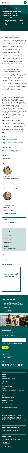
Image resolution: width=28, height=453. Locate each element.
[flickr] (19, 365)
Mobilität (4, 417)
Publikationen (5, 393)
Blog (6, 446)
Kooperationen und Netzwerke (8, 378)
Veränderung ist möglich (15, 419)
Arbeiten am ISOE (5, 380)
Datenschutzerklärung (6, 344)
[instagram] (5, 365)
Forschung (4, 388)
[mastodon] (11, 365)
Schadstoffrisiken (11, 417)
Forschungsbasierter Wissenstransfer (10, 407)
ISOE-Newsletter (6, 442)
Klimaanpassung (12, 415)
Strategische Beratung (7, 404)
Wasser (23, 419)
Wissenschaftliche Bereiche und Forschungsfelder (13, 390)
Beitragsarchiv (6, 439)
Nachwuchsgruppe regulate (8, 397)
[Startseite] (6, 2)
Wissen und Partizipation (7, 422)
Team (3, 383)
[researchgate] (22, 365)
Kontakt (14, 446)
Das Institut (4, 376)
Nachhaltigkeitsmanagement (8, 381)
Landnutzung (20, 415)
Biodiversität (5, 415)
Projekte (3, 392)
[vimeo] (16, 365)
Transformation (5, 419)
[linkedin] (3, 365)
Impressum (4, 449)
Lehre (3, 395)
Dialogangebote (5, 405)
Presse (3, 446)
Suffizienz (18, 417)
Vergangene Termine (15, 439)
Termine (10, 446)
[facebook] (14, 365)
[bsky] (8, 365)
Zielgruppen (4, 402)
